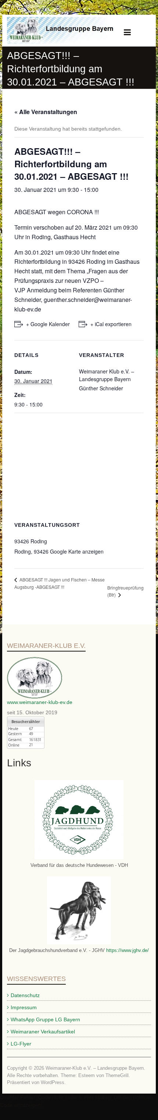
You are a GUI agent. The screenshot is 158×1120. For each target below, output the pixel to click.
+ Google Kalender (48, 324)
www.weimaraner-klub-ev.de (39, 702)
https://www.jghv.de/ (127, 950)
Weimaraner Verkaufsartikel (43, 1032)
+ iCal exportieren (111, 324)
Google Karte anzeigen (77, 551)
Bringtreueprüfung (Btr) (125, 591)
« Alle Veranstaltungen (45, 111)
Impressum (24, 1007)
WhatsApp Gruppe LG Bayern (45, 1019)
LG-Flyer (21, 1044)
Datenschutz (25, 995)
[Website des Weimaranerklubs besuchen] (34, 661)
